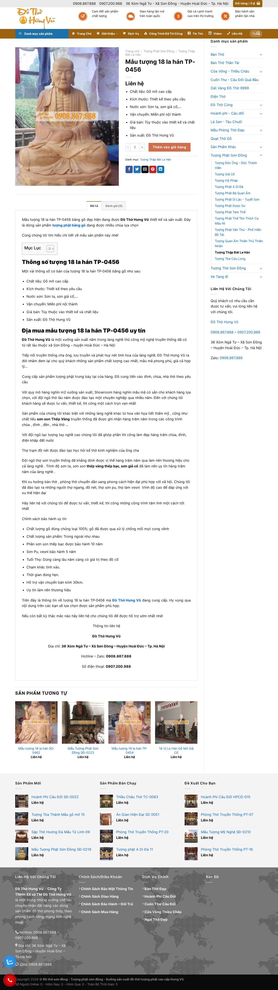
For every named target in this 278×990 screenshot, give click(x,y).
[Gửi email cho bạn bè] (145, 169)
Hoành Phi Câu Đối (160, 896)
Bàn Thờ (217, 54)
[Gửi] (258, 33)
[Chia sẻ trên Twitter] (137, 169)
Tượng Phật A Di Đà (229, 187)
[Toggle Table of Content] (48, 248)
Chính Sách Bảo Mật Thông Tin (107, 889)
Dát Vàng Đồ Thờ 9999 (230, 88)
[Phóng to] (21, 180)
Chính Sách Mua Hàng (99, 912)
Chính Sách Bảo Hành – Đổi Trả (107, 904)
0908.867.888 (222, 332)
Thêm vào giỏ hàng (169, 147)
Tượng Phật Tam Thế (230, 212)
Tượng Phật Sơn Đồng (229, 155)
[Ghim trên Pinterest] (152, 169)
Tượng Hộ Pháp (226, 180)
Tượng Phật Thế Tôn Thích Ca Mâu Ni (236, 220)
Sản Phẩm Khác (223, 147)
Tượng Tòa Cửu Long (230, 258)
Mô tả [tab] (94, 206)
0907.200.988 (248, 332)
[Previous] (15, 734)
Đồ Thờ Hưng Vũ (224, 322)
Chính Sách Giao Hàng (100, 896)
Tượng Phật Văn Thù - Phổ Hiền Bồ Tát (238, 232)
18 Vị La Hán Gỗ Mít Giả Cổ (176, 750)
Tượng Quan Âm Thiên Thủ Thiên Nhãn (239, 243)
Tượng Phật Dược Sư (230, 206)
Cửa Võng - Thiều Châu (230, 71)
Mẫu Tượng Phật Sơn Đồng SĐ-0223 (83, 750)
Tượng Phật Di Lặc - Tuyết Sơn (237, 199)
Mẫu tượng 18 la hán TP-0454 (129, 750)
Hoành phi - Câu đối (227, 113)
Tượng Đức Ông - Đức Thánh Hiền (236, 165)
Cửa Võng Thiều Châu (163, 912)
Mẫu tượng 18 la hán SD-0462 (36, 750)
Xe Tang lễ (219, 276)
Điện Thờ (218, 96)
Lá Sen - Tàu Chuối (226, 122)
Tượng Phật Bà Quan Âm (233, 193)
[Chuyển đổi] (261, 54)
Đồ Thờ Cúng (222, 105)
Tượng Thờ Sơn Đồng (228, 268)
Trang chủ (132, 51)
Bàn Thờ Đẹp (155, 889)
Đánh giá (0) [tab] (114, 206)
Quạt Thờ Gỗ (221, 138)
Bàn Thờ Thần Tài (225, 63)
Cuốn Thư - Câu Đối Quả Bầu (234, 80)
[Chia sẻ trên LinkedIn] (160, 169)
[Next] (197, 734)
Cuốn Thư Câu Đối (159, 904)
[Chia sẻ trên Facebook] (129, 169)
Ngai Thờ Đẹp (155, 919)
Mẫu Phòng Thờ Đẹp (227, 130)
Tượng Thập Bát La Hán (232, 252)
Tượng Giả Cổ (225, 174)
